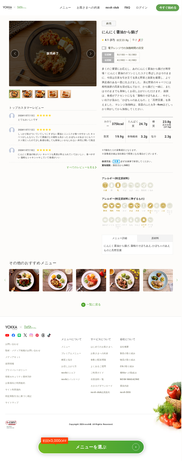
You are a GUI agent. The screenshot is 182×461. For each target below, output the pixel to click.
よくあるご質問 (98, 365)
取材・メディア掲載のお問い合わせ (22, 350)
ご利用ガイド (97, 372)
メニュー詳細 (118, 238)
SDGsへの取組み (128, 372)
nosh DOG (125, 391)
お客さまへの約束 (85, 7)
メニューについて (71, 338)
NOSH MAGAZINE (129, 378)
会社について (127, 338)
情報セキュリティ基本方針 (18, 376)
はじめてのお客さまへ (102, 346)
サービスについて (101, 338)
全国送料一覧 (97, 378)
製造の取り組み (127, 352)
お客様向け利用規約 (15, 382)
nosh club (109, 7)
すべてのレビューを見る (79, 165)
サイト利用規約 (13, 389)
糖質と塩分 (66, 359)
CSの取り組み (127, 365)
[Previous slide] (15, 53)
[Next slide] (89, 53)
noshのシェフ (68, 372)
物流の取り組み (127, 359)
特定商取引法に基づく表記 (18, 395)
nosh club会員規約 (100, 391)
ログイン (139, 7)
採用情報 (9, 363)
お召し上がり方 (69, 365)
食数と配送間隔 (98, 359)
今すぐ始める (165, 7)
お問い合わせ (11, 343)
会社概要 (124, 346)
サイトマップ (11, 402)
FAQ (125, 7)
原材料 (153, 238)
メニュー (62, 7)
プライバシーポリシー (16, 369)
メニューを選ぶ (77, 444)
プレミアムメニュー (71, 352)
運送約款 (124, 385)
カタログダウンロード (102, 385)
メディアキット (13, 356)
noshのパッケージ (70, 378)
